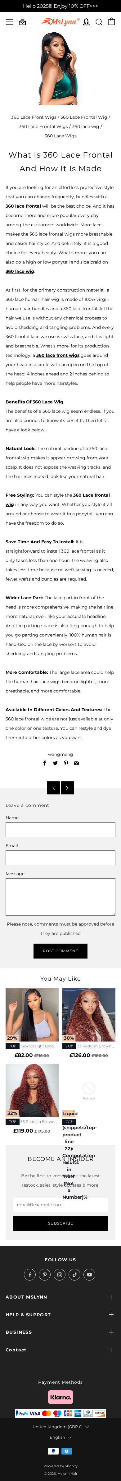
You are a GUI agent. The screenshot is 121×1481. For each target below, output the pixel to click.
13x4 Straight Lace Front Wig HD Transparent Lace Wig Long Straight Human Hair (30, 1046)
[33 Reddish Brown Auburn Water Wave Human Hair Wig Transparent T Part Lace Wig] (88, 1015)
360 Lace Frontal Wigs (43, 126)
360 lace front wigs (57, 355)
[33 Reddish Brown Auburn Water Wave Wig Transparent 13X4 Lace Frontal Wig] (32, 1090)
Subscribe (60, 1223)
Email (12, 846)
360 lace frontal (23, 206)
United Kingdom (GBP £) (58, 1426)
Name (12, 818)
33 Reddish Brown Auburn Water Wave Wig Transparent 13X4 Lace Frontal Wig (30, 1122)
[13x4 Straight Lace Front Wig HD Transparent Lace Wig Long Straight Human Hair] (32, 1015)
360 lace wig (85, 126)
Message (15, 873)
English (57, 1437)
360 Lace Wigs (61, 136)
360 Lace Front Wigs (33, 117)
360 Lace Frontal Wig (83, 117)
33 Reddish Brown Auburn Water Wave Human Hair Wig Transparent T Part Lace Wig (88, 1046)
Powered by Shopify (60, 1466)
